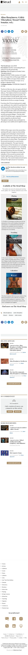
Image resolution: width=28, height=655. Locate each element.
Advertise (4, 596)
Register (17, 411)
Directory (4, 584)
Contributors (19, 634)
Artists (4, 566)
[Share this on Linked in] (8, 31)
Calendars (14, 271)
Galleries (4, 568)
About (3, 603)
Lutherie (4, 575)
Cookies (20, 637)
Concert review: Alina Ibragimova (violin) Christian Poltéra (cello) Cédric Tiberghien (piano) (18, 348)
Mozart (5, 315)
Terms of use (4, 637)
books (2, 190)
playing (17, 189)
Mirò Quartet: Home (16, 453)
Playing (14, 196)
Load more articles (14, 383)
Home (3, 563)
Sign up (5, 180)
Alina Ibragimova (7, 312)
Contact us (5, 605)
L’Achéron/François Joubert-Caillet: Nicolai (18, 428)
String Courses (6, 594)
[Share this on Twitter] (5, 31)
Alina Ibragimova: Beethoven (18, 361)
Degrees (4, 601)
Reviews (3, 14)
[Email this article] (12, 31)
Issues (3, 570)
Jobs (3, 577)
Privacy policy (13, 637)
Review (11, 343)
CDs (9, 190)
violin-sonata (18, 315)
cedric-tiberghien (17, 312)
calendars (13, 190)
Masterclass (5, 608)
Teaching (14, 232)
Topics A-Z (18, 636)
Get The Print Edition (7, 580)
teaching (23, 189)
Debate (4, 582)
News (3, 573)
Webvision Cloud (17, 650)
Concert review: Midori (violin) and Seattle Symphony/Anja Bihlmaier (17, 441)
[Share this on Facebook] (2, 31)
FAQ (25, 637)
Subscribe (4, 589)
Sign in (7, 28)
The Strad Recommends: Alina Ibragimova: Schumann (18, 372)
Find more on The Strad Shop (14, 306)
